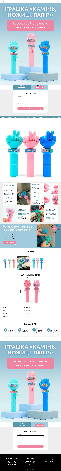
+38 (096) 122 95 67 (11, 463)
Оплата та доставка (30, 461)
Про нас (30, 464)
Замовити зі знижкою (10, 242)
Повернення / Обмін (30, 463)
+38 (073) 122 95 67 (11, 461)
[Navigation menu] (58, 1)
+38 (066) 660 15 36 (11, 464)
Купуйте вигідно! (20, 103)
